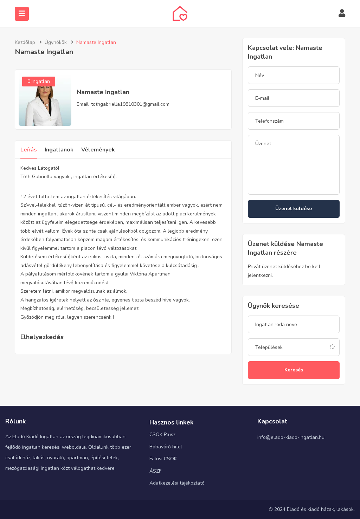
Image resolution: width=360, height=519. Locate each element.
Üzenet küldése (293, 208)
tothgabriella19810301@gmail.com (130, 104)
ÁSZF (155, 471)
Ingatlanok (59, 150)
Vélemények (98, 150)
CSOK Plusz (162, 434)
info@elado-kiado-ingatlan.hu (290, 437)
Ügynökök (56, 42)
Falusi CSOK (163, 458)
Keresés (293, 369)
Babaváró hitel (165, 446)
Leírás (28, 150)
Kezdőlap (25, 42)
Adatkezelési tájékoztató (177, 483)
